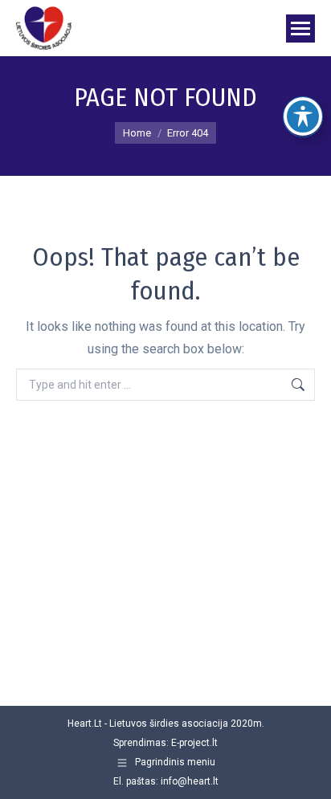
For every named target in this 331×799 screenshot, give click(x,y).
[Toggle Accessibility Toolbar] (303, 116)
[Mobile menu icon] (300, 28)
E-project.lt (194, 742)
